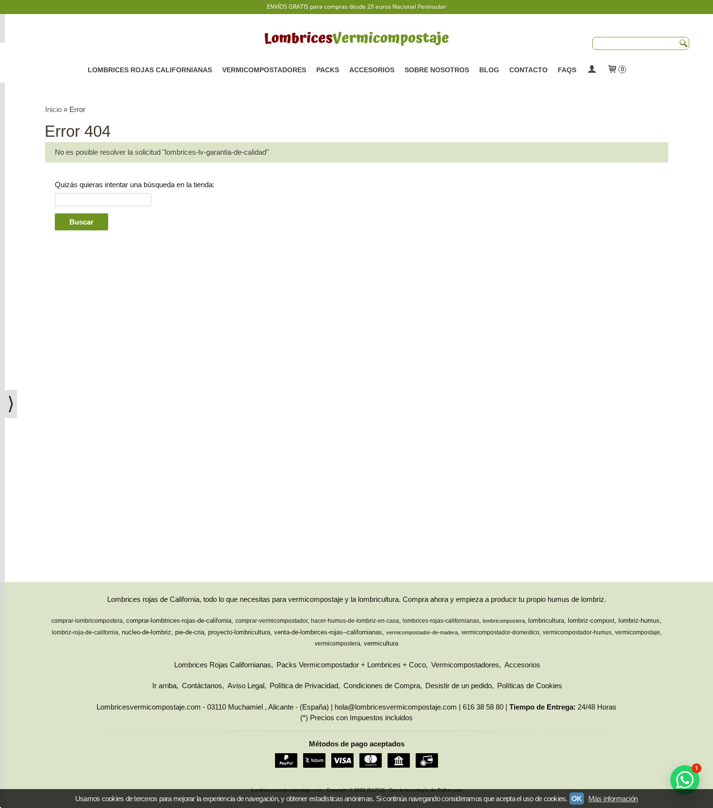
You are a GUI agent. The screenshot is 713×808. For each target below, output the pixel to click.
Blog (489, 70)
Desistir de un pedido (458, 685)
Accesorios (371, 70)
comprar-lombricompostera (87, 620)
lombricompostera (504, 621)
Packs (327, 70)
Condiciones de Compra (381, 685)
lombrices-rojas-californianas (441, 620)
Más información (613, 798)
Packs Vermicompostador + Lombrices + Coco (351, 665)
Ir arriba (164, 685)
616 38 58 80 (483, 707)
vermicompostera (337, 643)
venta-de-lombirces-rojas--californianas (328, 632)
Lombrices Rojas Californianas (150, 70)
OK (576, 798)
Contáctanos (202, 685)
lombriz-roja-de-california (85, 632)
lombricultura (546, 620)
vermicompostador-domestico (500, 632)
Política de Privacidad (304, 685)
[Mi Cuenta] (592, 70)
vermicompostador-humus (577, 632)
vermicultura (381, 643)
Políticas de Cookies (529, 685)
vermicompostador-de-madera (422, 632)
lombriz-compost (591, 620)
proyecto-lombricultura (239, 632)
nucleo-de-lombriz (146, 632)
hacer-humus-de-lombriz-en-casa (355, 620)
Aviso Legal (245, 685)
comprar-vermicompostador (271, 620)
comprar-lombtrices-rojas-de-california (178, 620)
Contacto (528, 70)
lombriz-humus (639, 620)
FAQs (567, 70)
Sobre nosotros (437, 70)
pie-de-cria (189, 632)
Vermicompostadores (264, 70)
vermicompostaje (637, 632)
